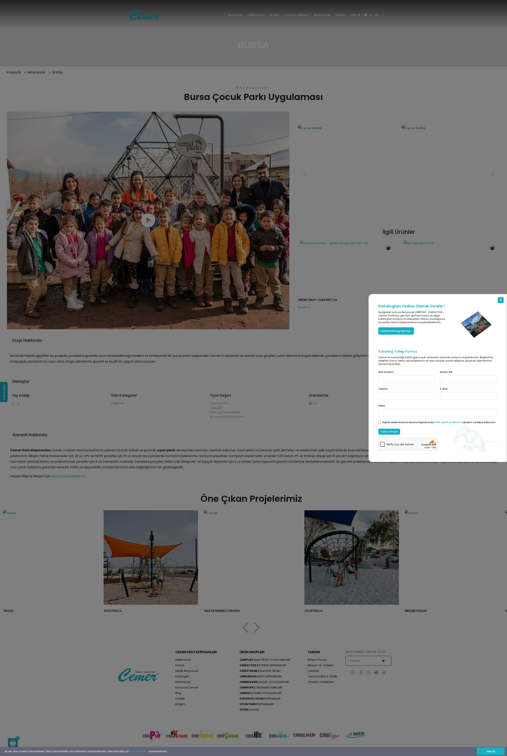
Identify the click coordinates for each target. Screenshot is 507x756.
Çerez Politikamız (138, 751)
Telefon (383, 388)
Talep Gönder (389, 431)
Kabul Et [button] (490, 751)
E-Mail (443, 388)
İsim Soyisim (386, 372)
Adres (381, 405)
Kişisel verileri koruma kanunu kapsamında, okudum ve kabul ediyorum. (439, 422)
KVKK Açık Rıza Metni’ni (448, 422)
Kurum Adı (446, 372)
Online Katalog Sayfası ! (396, 331)
